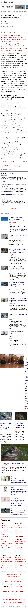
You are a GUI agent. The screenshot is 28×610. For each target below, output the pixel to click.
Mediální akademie (5, 600)
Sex (18, 166)
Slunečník (13, 581)
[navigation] (2, 2)
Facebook (4, 599)
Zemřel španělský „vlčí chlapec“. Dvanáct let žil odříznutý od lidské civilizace (21, 425)
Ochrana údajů (22, 600)
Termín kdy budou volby (6, 532)
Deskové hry (6, 591)
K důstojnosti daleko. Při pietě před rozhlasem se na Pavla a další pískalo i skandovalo (17, 250)
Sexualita (13, 166)
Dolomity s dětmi (5, 567)
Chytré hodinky (19, 591)
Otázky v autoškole (19, 565)
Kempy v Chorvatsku (6, 557)
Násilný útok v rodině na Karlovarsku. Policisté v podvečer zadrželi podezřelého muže (17, 220)
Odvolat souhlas (7, 602)
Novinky (2, 21)
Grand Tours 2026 (19, 536)
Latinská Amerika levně (6, 565)
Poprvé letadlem (5, 559)
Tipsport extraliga (5, 545)
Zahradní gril (17, 584)
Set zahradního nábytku (7, 584)
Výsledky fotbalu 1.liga (6, 543)
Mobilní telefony (19, 586)
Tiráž (23, 599)
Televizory (12, 591)
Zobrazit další (13, 208)
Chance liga (4, 541)
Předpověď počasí (21, 571)
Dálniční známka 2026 (20, 559)
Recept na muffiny (19, 543)
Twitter (9, 599)
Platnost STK (18, 567)
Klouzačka (19, 581)
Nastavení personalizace (18, 602)
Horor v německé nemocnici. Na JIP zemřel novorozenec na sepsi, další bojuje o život (18, 315)
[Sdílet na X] (26, 161)
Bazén (12, 579)
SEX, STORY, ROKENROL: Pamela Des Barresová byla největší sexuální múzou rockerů (17, 268)
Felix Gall (17, 534)
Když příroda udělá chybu (8, 173)
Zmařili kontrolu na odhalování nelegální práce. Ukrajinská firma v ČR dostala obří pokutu (18, 300)
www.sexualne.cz (13, 71)
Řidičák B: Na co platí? (20, 563)
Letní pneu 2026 (19, 557)
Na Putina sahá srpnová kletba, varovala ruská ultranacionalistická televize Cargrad (17, 334)
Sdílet (9, 26)
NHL (2, 552)
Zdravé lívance (18, 545)
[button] (4, 219)
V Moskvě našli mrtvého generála (18, 235)
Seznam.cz (19, 2)
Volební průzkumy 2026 (6, 527)
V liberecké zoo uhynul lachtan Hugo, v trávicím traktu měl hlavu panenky (12, 464)
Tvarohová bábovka (19, 547)
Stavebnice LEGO (5, 589)
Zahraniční (11, 338)
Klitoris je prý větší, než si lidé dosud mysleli (13, 184)
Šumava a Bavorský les (6, 561)
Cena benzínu (17, 574)
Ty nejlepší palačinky (20, 541)
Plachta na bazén (19, 579)
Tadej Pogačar (18, 532)
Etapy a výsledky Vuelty (20, 527)
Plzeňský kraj (12, 303)
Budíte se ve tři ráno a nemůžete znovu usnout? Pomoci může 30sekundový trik (18, 284)
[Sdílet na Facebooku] (24, 161)
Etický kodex (14, 600)
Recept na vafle (18, 550)
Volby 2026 (3, 525)
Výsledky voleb (4, 530)
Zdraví (21, 166)
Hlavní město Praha (13, 256)
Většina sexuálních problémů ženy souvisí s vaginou (12, 195)
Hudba (10, 271)
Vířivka (23, 584)
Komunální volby (5, 536)
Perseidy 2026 (9, 574)
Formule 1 (3, 550)
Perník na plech (18, 552)
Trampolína (7, 581)
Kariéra (19, 599)
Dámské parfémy (15, 589)
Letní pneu (22, 589)
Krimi (10, 224)
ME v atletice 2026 (5, 547)
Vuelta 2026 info (18, 525)
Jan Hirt (16, 530)
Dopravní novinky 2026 (20, 561)
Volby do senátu (5, 534)
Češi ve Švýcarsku (5, 563)
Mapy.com (13, 571)
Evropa (10, 237)
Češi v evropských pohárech (13, 576)
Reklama (14, 599)
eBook (4, 26)
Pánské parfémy (13, 593)
